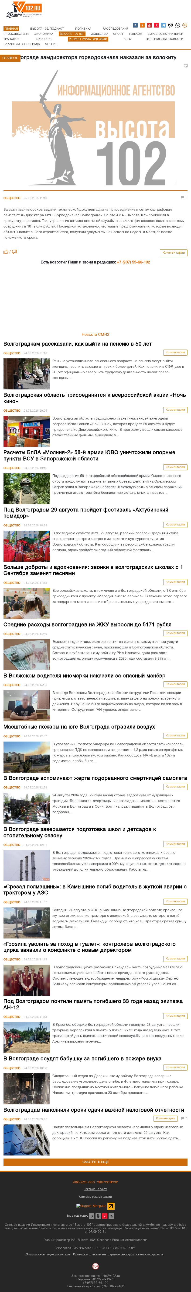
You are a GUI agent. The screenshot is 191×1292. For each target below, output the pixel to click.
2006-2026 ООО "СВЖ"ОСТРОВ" (95, 1182)
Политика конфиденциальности (48, 1254)
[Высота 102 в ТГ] (163, 25)
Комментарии (174, 252)
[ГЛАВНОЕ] (95, 129)
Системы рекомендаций (95, 1197)
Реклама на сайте (95, 1189)
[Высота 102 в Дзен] (156, 25)
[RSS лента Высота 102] (111, 1216)
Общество (11, 198)
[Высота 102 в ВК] (135, 25)
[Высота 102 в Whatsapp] (178, 25)
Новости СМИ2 (95, 334)
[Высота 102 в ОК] (142, 25)
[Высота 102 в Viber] (170, 25)
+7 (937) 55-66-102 (133, 262)
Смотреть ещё (95, 1162)
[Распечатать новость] (186, 65)
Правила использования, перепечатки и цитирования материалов (118, 1254)
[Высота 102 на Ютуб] (149, 25)
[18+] (185, 25)
